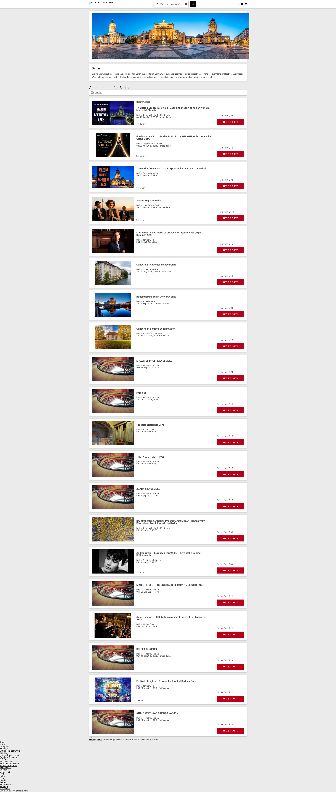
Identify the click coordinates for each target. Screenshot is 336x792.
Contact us (5, 772)
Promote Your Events (9, 763)
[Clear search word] (186, 4)
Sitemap (4, 786)
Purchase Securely (8, 757)
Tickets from (222, 115)
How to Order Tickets (9, 755)
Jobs (2, 776)
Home (92, 739)
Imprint (3, 780)
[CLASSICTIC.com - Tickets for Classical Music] (101, 4)
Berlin (99, 739)
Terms (3, 782)
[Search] (193, 4)
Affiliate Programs (8, 765)
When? (98, 91)
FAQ (2, 774)
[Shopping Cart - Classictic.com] (246, 4)
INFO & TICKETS (230, 122)
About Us (4, 748)
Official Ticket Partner (10, 751)
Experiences (5, 767)
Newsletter (5, 788)
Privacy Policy (6, 784)
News (2, 778)
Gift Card (4, 759)
